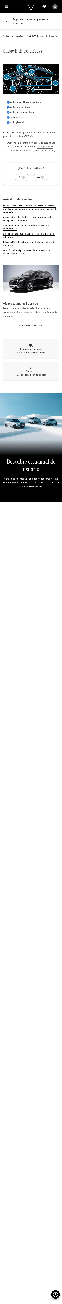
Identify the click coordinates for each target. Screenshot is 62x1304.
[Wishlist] (44, 6)
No (38, 177)
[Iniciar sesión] (55, 7)
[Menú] (6, 7)
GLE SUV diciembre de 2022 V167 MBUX (36, 35)
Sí (20, 177)
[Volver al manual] (8, 21)
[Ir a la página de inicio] (31, 6)
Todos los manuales (13, 35)
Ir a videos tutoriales (31, 325)
